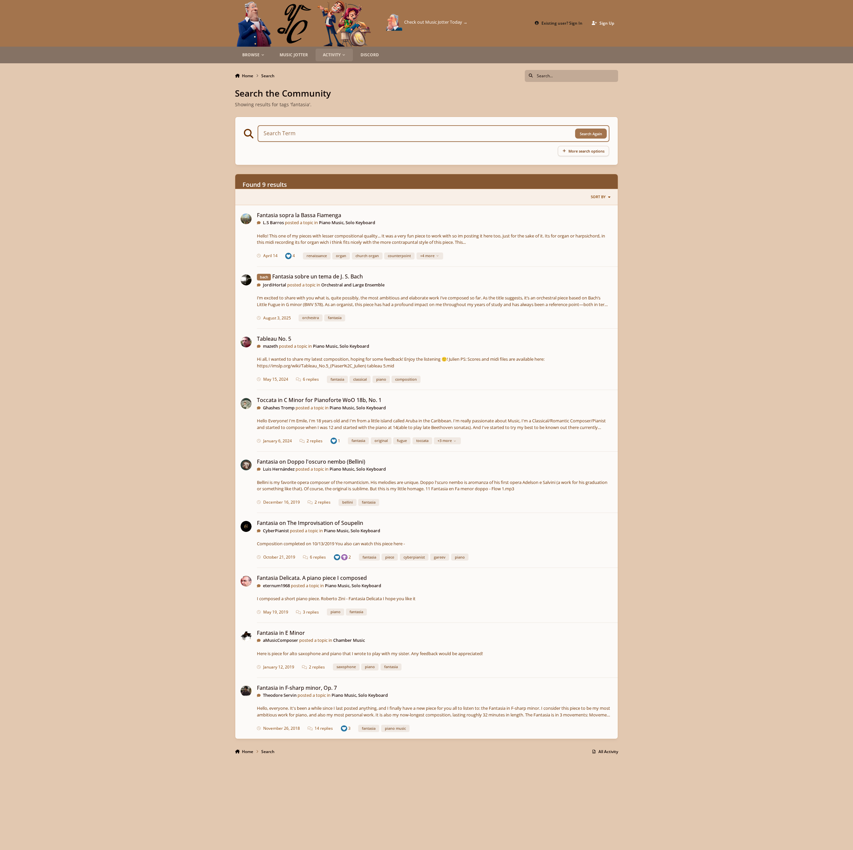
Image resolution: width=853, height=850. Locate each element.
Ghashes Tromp (279, 408)
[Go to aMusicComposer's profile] (246, 636)
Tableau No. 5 (274, 338)
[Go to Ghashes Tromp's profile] (246, 403)
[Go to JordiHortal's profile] (246, 279)
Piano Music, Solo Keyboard (347, 222)
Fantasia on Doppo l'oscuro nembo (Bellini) (311, 461)
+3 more (444, 440)
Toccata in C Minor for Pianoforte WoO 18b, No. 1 (319, 400)
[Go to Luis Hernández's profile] (246, 465)
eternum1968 (276, 586)
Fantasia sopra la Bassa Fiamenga (299, 215)
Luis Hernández (279, 469)
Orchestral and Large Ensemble (353, 285)
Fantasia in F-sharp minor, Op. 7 (297, 687)
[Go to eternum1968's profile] (246, 581)
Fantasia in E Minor (281, 633)
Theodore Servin (280, 695)
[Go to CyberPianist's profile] (246, 526)
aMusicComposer (280, 640)
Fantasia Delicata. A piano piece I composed (312, 578)
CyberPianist (276, 531)
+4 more (427, 255)
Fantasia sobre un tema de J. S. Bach (317, 276)
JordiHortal (274, 285)
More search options (586, 151)
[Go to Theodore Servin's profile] (246, 690)
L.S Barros (273, 222)
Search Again (591, 133)
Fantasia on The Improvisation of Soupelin (310, 523)
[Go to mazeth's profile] (246, 342)
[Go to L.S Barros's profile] (246, 218)
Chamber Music (349, 640)
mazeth (270, 346)
